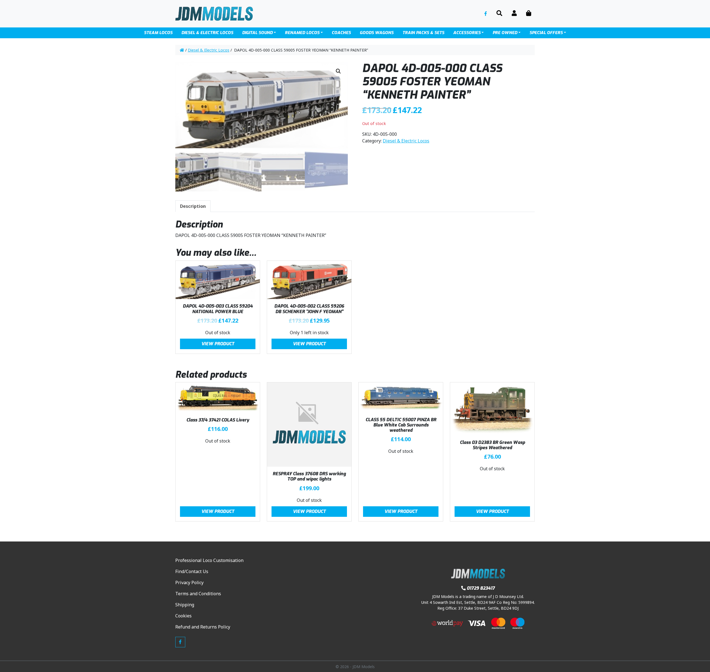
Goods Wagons (377, 32)
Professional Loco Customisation (209, 560)
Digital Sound (257, 32)
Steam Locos (158, 32)
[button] (338, 71)
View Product (217, 344)
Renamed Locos (302, 32)
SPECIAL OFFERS (546, 32)
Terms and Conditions (198, 594)
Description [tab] (193, 206)
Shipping (184, 605)
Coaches (341, 32)
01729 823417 (481, 588)
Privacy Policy (189, 582)
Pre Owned (505, 32)
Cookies (183, 616)
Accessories (467, 32)
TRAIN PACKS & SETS (423, 32)
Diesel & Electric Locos (208, 50)
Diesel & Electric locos (207, 32)
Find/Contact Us (191, 571)
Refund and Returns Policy (202, 627)
